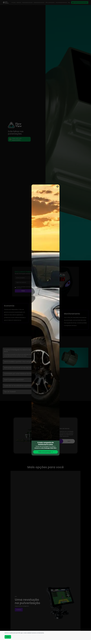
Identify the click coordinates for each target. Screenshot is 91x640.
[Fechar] (57, 186)
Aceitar (8, 637)
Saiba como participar (44, 452)
